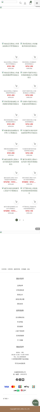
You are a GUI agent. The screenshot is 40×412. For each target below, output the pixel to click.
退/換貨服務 (20, 336)
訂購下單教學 (20, 331)
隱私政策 (20, 304)
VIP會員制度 (20, 290)
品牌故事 (20, 285)
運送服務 (20, 326)
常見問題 (20, 322)
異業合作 (20, 295)
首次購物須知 (20, 317)
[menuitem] (16, 220)
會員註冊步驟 (20, 299)
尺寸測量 (20, 340)
